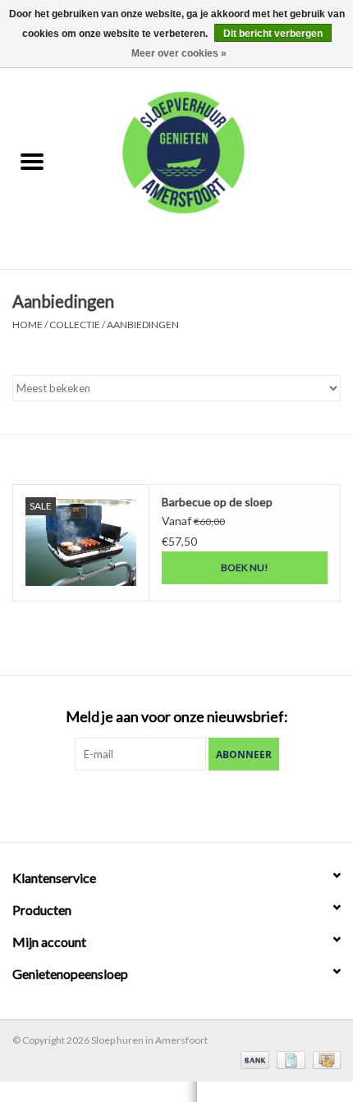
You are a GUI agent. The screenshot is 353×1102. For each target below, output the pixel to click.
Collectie (74, 324)
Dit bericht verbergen (273, 33)
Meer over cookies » (179, 53)
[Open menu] (32, 160)
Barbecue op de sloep (217, 502)
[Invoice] (288, 1059)
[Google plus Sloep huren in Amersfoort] (176, 804)
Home (27, 324)
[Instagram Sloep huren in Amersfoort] (205, 804)
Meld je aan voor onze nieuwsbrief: (177, 716)
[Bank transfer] (253, 1059)
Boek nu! (244, 567)
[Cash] (324, 1059)
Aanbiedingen (143, 324)
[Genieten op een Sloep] (208, 163)
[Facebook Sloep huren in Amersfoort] (148, 804)
